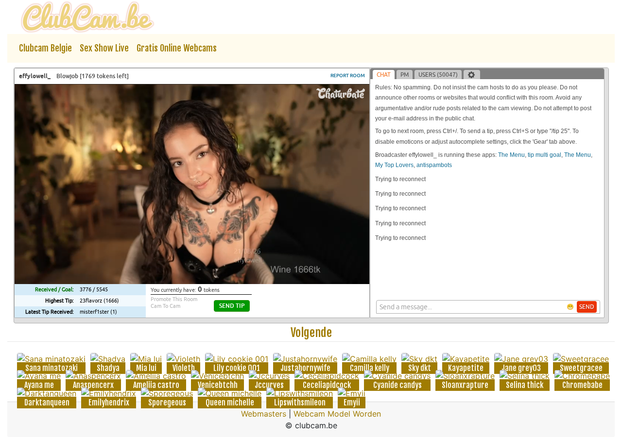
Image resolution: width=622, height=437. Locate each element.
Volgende (311, 332)
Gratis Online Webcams (177, 48)
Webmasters (263, 414)
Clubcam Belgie (45, 48)
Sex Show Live (104, 48)
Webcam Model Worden (337, 414)
